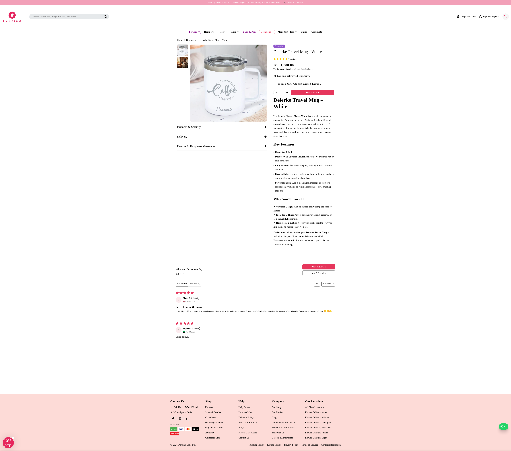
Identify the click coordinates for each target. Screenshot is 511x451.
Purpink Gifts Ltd (186, 444)
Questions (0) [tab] (194, 284)
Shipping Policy (256, 444)
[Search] (105, 16)
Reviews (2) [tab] (182, 284)
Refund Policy (274, 444)
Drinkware (191, 40)
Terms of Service (309, 444)
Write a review (318, 267)
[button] (280, 59)
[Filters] (317, 283)
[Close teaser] (13, 438)
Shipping (289, 69)
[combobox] (69, 16)
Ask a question (318, 273)
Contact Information (331, 444)
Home (180, 40)
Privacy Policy (291, 444)
